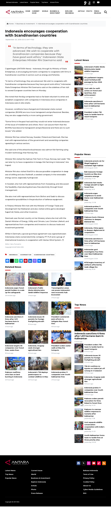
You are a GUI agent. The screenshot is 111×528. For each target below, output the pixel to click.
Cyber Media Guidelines (93, 489)
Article (81, 11)
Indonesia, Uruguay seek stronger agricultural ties (36, 348)
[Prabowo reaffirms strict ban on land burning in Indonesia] (15, 363)
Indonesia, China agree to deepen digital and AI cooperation (94, 230)
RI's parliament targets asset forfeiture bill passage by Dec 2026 (93, 80)
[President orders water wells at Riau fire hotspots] (61, 337)
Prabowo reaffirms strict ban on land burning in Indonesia (13, 374)
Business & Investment (55, 12)
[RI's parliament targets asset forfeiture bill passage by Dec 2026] (78, 81)
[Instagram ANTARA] (94, 2)
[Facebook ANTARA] (85, 2)
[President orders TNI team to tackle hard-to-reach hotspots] (78, 115)
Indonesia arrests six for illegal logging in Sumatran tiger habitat (94, 163)
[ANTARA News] (15, 12)
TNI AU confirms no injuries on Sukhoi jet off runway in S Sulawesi (94, 368)
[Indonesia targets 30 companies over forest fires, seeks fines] (15, 337)
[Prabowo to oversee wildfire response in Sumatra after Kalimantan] (78, 412)
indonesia (13, 255)
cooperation (25, 255)
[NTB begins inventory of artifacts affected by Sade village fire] (78, 266)
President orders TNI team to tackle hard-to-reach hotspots (94, 114)
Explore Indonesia (69, 12)
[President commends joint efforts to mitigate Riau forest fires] (61, 308)
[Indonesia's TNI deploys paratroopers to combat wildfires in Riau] (38, 363)
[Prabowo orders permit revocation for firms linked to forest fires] (78, 402)
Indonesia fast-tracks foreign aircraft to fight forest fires (94, 185)
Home (27, 11)
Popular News (34, 2)
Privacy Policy (88, 478)
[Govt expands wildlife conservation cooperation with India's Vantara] (78, 425)
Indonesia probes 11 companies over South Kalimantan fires (60, 374)
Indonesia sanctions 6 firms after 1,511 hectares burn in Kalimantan (94, 103)
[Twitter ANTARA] (90, 2)
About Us (87, 486)
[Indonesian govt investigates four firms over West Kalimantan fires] (78, 253)
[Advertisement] (90, 42)
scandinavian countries (44, 255)
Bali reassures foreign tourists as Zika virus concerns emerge (93, 174)
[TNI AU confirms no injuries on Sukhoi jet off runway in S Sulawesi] (78, 369)
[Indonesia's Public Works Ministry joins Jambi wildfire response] (38, 279)
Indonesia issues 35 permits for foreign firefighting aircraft (36, 319)
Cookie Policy (88, 482)
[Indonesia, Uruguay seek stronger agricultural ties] (38, 337)
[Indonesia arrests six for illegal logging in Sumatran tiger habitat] (78, 164)
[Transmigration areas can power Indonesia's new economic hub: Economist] (61, 279)
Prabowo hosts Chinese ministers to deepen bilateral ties (94, 219)
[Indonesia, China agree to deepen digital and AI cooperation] (78, 231)
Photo (89, 11)
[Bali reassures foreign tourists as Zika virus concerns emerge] (78, 175)
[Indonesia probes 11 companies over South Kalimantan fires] (61, 363)
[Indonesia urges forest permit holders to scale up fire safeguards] (15, 279)
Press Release (97, 12)
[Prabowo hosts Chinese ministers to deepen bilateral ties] (78, 220)
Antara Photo (54, 2)
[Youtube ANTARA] (98, 2)
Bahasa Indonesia (12, 2)
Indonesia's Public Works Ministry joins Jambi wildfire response (38, 290)
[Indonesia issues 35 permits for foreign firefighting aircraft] (38, 308)
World (45, 11)
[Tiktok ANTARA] (85, 4)
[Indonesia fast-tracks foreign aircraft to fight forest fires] (78, 186)
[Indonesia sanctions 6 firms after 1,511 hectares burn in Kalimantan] (15, 308)
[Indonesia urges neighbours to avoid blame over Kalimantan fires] (78, 196)
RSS (84, 493)
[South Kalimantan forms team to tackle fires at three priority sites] (78, 439)
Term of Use (88, 474)
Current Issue (35, 12)
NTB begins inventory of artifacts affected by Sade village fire (94, 265)
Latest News (24, 2)
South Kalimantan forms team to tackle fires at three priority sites (94, 437)
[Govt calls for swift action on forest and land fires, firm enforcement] (78, 91)
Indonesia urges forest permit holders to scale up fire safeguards (14, 290)
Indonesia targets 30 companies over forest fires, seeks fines (14, 348)
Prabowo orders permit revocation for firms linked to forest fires (93, 401)
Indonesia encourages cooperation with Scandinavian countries (62, 24)
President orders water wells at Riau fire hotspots (61, 348)
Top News (44, 2)
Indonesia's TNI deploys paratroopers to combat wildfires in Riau (38, 374)
